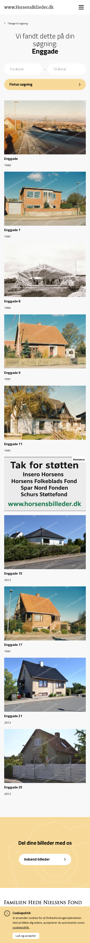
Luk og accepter (26, 935)
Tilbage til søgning (18, 23)
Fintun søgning (20, 84)
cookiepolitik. (21, 927)
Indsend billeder (37, 859)
